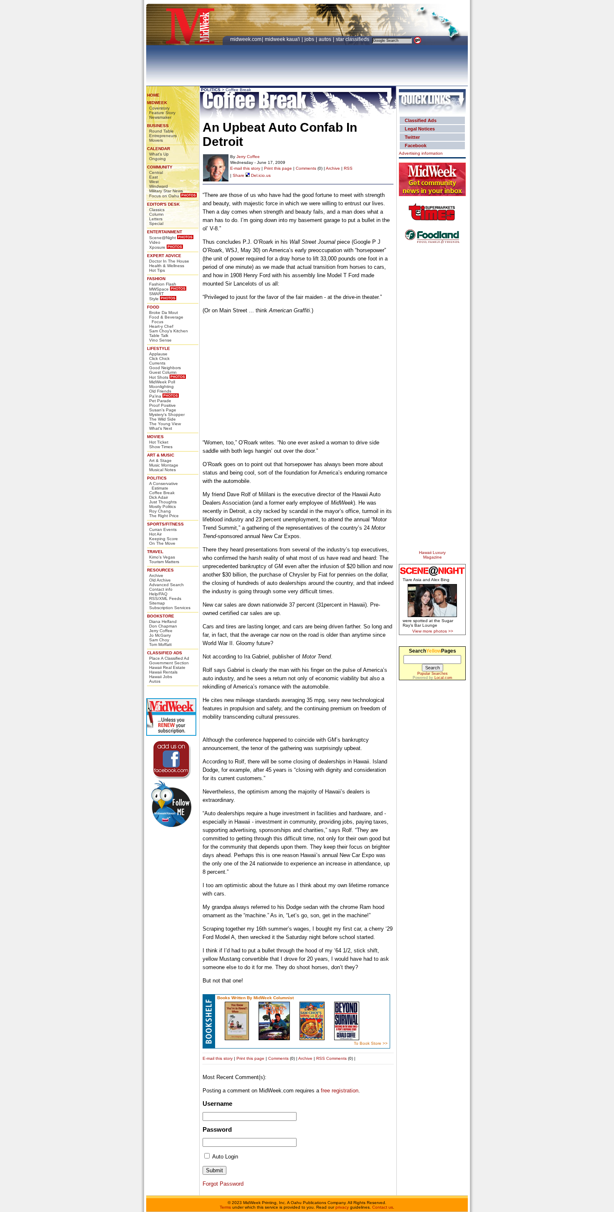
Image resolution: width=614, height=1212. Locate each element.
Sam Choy (159, 640)
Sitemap (157, 603)
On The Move (162, 543)
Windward (158, 186)
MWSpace (159, 289)
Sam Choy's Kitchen (168, 331)
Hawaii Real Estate (167, 667)
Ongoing (157, 158)
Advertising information (421, 153)
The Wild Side (162, 419)
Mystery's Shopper (167, 414)
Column (156, 214)
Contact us (382, 1207)
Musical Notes (162, 469)
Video (154, 242)
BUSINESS (158, 125)
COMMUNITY (160, 167)
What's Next (160, 428)
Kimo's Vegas (162, 557)
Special (156, 223)
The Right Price (164, 515)
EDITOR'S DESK (163, 204)
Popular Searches (432, 673)
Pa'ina (155, 396)
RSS (348, 168)
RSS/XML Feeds (165, 598)
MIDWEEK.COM (245, 39)
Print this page (278, 168)
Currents (157, 363)
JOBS (309, 39)
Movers (156, 140)
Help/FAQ (158, 594)
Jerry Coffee (161, 630)
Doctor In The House (169, 261)
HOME (153, 95)
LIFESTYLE (158, 348)
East (153, 177)
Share (238, 175)
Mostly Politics (162, 506)
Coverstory (159, 108)
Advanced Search (166, 584)
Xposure (157, 247)
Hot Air (155, 534)
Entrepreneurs (163, 135)
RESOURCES (160, 570)
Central (156, 172)
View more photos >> (432, 631)
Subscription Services (169, 607)
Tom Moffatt (160, 644)
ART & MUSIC (160, 455)
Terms (225, 1207)
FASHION (156, 278)
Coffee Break (162, 492)
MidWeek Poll (162, 382)
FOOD (153, 307)
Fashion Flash (162, 284)
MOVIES (155, 436)
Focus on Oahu (164, 196)
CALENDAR (158, 148)
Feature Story (162, 112)
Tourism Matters (164, 561)
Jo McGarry (160, 635)
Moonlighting (161, 386)
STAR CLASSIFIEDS (353, 39)
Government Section (169, 663)
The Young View (165, 423)
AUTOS (325, 39)
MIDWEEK (157, 102)
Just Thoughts (163, 502)
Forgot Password (223, 1184)
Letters (155, 219)
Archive (156, 575)
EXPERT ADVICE (164, 255)
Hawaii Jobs (160, 676)
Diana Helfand (163, 621)
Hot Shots (158, 377)
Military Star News (166, 191)
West (154, 181)
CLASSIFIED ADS (164, 653)
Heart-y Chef (161, 326)
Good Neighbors (165, 367)
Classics (157, 209)
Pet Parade (160, 400)
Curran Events (163, 529)
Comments (306, 168)
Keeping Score (163, 538)
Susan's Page (162, 410)
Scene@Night (162, 237)
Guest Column (163, 372)
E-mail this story (245, 168)
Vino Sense (160, 340)
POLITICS (157, 478)
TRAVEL (155, 551)
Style (154, 298)
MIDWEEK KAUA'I (282, 39)
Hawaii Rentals (163, 672)
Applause (158, 354)
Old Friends (160, 391)
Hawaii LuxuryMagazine (432, 554)
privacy (342, 1207)
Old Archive (160, 580)
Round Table (161, 131)
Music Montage (163, 465)
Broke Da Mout (163, 312)
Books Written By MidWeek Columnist (255, 997)
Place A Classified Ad (169, 658)
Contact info (161, 589)
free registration (339, 1090)
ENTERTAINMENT (164, 232)
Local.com (443, 678)
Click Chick (159, 358)
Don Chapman (163, 626)
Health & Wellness (166, 265)
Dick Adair (158, 497)
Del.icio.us (260, 175)
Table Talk (158, 335)
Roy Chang (160, 511)
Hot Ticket (158, 442)
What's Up (159, 154)
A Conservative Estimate (163, 485)
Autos (154, 681)
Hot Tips (157, 270)
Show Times (161, 446)
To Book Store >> (371, 1043)
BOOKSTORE (160, 616)
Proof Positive (162, 405)
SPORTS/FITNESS (165, 524)
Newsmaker (160, 117)
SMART (156, 293)
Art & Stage (160, 460)
